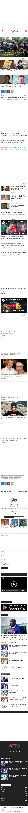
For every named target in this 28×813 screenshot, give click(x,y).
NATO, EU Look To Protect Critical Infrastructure (22, 491)
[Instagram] (11, 752)
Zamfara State (3, 478)
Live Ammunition (20, 475)
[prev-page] (13, 531)
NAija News (11, 477)
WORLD (2, 800)
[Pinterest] (8, 91)
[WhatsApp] (12, 91)
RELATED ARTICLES (8, 517)
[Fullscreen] (25, 590)
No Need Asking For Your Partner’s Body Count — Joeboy (6, 491)
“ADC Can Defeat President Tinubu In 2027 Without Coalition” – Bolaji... (13, 636)
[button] (14, 584)
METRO (2, 791)
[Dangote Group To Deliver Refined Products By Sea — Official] (14, 522)
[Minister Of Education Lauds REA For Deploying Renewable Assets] (4, 661)
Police (4, 95)
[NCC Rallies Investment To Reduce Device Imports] (4, 654)
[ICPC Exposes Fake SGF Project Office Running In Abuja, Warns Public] (4, 668)
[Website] (17, 752)
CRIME (5, 34)
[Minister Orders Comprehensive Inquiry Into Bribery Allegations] (23, 522)
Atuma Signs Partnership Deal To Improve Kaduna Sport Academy (4, 527)
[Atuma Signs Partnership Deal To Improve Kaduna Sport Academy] (5, 522)
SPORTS (3, 798)
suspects (19, 477)
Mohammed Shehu (4, 477)
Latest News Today (13, 475)
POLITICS (3, 789)
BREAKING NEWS (5, 793)
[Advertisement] (14, 15)
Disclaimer (9, 809)
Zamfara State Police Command (13, 478)
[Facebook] (2, 91)
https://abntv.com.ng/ (14, 506)
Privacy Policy (21, 807)
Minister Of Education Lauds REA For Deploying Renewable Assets (18, 659)
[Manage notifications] (3, 810)
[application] (14, 584)
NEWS (2, 787)
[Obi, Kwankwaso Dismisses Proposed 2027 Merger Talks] (4, 647)
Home (2, 34)
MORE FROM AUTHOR (19, 517)
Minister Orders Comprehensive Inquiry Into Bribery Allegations (22, 527)
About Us (5, 807)
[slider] (12, 590)
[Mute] (23, 590)
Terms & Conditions (16, 809)
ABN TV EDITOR (5, 55)
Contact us (11, 807)
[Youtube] (16, 513)
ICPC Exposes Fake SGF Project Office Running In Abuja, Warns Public (18, 666)
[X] (5, 91)
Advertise (16, 807)
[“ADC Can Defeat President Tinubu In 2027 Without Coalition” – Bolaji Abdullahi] (14, 625)
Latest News (6, 475)
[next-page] (15, 531)
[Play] (2, 590)
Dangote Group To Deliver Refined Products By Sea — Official (13, 527)
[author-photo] (14, 499)
